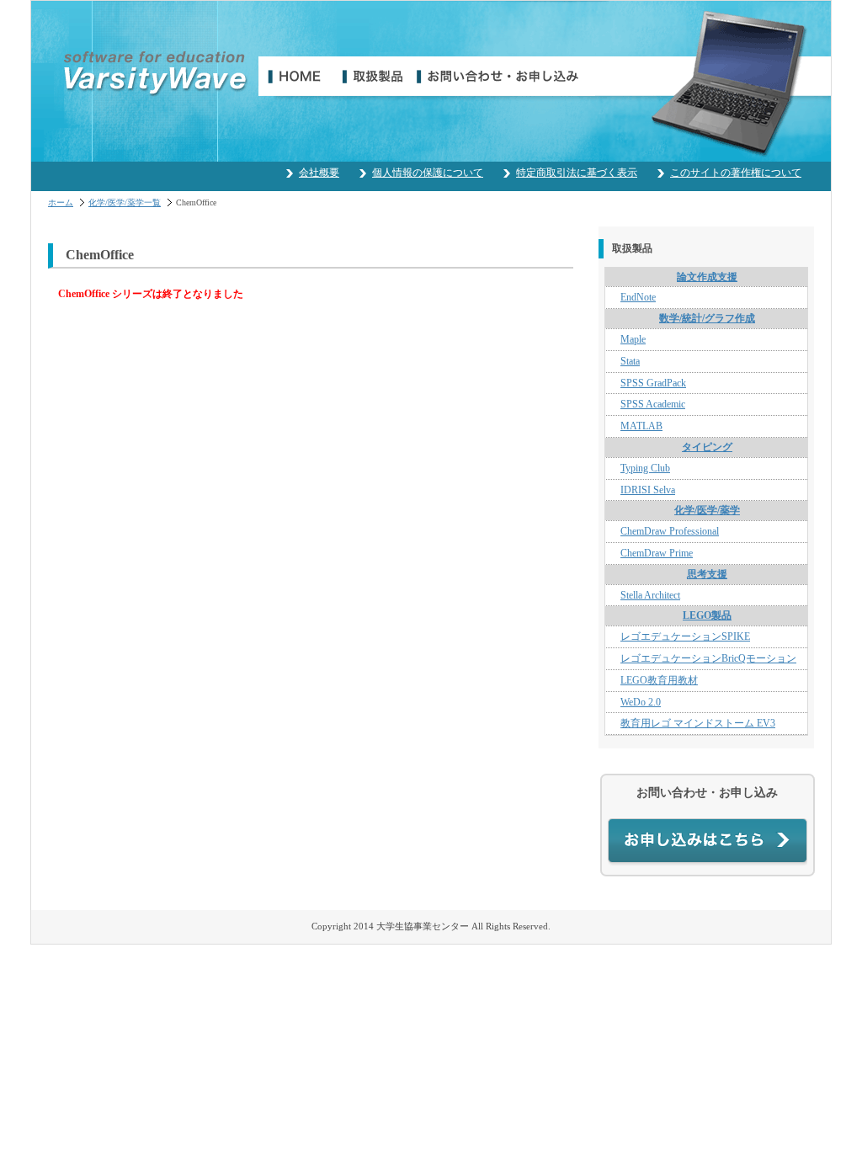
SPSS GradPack (653, 383)
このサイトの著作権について (735, 172)
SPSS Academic (652, 404)
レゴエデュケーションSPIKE (685, 636)
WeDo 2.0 (640, 702)
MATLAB (641, 426)
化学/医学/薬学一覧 (124, 202)
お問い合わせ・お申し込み (506, 76)
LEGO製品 (707, 615)
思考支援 (707, 574)
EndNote (638, 297)
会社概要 (319, 172)
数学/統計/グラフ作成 (707, 318)
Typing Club (645, 468)
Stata (630, 361)
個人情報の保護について (427, 172)
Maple (633, 339)
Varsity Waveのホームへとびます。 (155, 73)
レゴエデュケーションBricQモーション (708, 658)
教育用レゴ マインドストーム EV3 (697, 723)
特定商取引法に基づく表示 (576, 172)
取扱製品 (380, 76)
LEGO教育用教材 (659, 680)
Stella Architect (650, 595)
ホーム (60, 202)
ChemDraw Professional (669, 531)
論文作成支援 (707, 277)
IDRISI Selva (647, 490)
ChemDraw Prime (656, 553)
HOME (300, 76)
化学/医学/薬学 (707, 510)
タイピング (707, 447)
